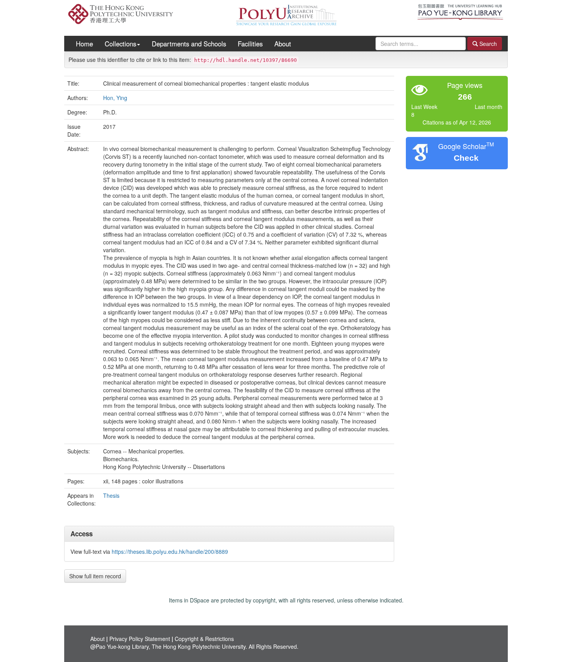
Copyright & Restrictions (204, 639)
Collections (120, 43)
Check (466, 157)
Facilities (250, 43)
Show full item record (95, 576)
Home (84, 43)
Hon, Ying (115, 98)
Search (487, 43)
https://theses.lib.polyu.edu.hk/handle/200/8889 (170, 551)
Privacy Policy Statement (139, 639)
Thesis (111, 495)
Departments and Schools (189, 43)
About (282, 43)
